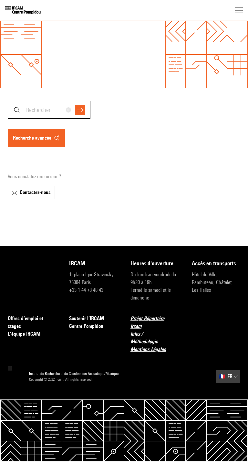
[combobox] (49, 110)
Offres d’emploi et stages (25, 322)
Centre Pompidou (86, 326)
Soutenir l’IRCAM (86, 318)
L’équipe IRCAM (24, 334)
